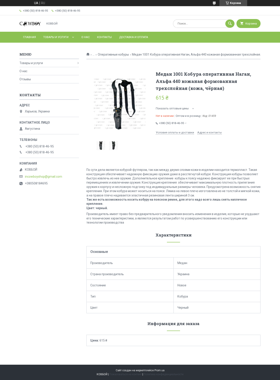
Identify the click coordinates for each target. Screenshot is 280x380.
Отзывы (25, 79)
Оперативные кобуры (113, 54)
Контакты (104, 37)
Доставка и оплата (133, 37)
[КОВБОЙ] (30, 26)
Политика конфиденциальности (164, 374)
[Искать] (229, 23)
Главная (29, 37)
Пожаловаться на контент (125, 374)
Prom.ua (159, 370)
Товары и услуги (55, 37)
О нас (85, 37)
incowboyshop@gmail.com (43, 176)
